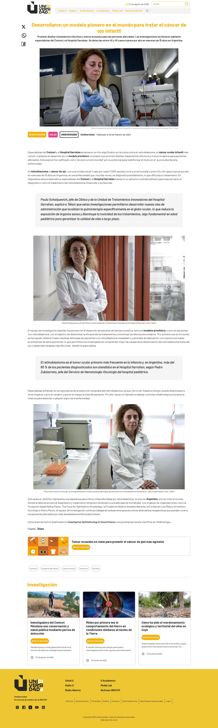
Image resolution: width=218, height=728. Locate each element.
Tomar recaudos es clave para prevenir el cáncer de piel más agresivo (118, 541)
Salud (53, 134)
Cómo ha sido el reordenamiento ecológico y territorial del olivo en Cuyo (164, 626)
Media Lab (118, 10)
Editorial (69, 701)
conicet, (33, 568)
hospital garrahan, (50, 568)
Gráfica (106, 701)
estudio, (96, 568)
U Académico (103, 10)
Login (168, 701)
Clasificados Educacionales (151, 701)
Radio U (73, 10)
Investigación (37, 134)
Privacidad (95, 701)
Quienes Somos (82, 701)
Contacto (116, 701)
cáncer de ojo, (69, 568)
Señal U (62, 10)
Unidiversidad (69, 134)
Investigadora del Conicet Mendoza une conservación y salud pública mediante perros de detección (53, 628)
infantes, (84, 568)
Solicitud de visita (129, 701)
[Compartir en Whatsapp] (24, 35)
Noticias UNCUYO (134, 10)
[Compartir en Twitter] (24, 27)
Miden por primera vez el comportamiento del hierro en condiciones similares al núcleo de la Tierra (109, 628)
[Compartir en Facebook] (24, 44)
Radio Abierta (87, 10)
